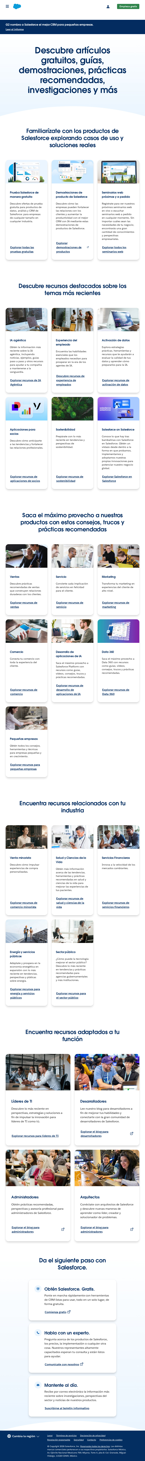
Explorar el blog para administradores (25, 1230)
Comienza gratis (55, 1312)
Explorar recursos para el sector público (71, 996)
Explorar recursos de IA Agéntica (25, 382)
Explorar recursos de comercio (23, 692)
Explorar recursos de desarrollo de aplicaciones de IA (69, 690)
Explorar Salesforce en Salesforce (117, 479)
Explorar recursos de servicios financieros (115, 905)
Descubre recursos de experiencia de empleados (70, 380)
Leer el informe (15, 29)
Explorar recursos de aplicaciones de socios (25, 479)
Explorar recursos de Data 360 (115, 692)
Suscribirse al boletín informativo (67, 1408)
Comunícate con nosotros (62, 1364)
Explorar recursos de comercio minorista (23, 905)
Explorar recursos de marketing (115, 605)
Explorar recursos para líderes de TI (35, 1136)
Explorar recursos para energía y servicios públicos (25, 993)
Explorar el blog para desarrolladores (94, 1134)
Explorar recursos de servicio (69, 605)
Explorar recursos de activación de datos (115, 382)
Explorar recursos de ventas (23, 605)
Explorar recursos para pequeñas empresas (25, 767)
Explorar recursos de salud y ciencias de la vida (70, 903)
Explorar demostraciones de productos (69, 247)
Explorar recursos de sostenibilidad (69, 479)
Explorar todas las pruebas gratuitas (22, 249)
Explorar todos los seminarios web (114, 249)
